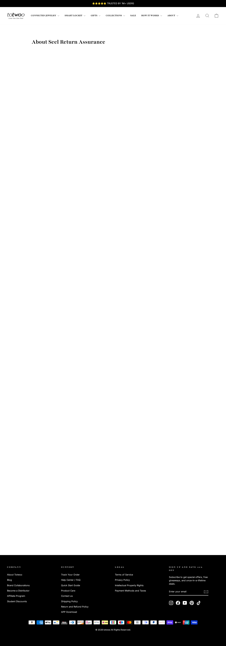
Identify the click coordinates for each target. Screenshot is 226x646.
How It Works (150, 15)
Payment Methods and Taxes (130, 590)
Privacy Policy (122, 580)
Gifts (94, 15)
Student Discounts (17, 601)
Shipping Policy (69, 601)
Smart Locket (74, 15)
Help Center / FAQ (71, 580)
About (171, 15)
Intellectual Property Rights (129, 585)
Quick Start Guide (70, 585)
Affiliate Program (16, 596)
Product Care (68, 590)
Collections (114, 15)
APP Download (69, 612)
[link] (16, 15)
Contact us (67, 596)
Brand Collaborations (18, 585)
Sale (133, 15)
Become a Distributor (18, 590)
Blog (9, 580)
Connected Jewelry (44, 15)
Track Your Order (70, 574)
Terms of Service (124, 574)
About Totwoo (14, 574)
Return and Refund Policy (74, 606)
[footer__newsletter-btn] (206, 592)
